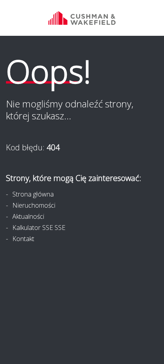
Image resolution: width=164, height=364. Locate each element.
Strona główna (33, 194)
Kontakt (23, 238)
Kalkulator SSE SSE (38, 227)
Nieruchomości (33, 205)
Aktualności (28, 216)
